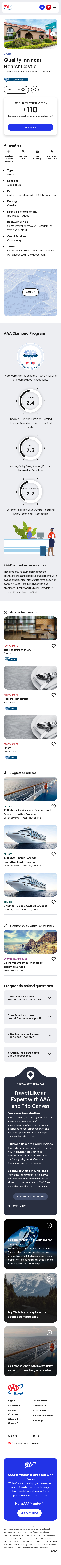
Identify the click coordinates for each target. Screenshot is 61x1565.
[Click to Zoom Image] (30, 34)
